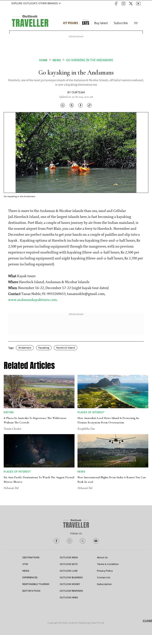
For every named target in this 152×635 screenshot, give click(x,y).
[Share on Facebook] (80, 105)
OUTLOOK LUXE (68, 570)
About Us (102, 557)
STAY (25, 564)
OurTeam (78, 92)
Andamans (24, 347)
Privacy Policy (105, 570)
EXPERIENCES (30, 577)
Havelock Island (65, 347)
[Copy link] (89, 105)
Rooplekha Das (86, 429)
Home (43, 60)
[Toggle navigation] (136, 23)
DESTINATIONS (30, 557)
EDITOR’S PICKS (31, 590)
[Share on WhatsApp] (62, 105)
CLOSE (147, 621)
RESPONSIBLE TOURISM (35, 584)
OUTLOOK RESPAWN (71, 590)
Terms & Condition (108, 564)
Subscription (104, 584)
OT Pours (70, 23)
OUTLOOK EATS (69, 564)
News (57, 60)
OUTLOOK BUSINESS (71, 577)
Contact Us (103, 577)
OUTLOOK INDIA (69, 557)
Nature (9, 412)
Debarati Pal (11, 488)
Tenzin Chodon (12, 429)
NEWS (25, 570)
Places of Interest (91, 412)
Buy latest (101, 23)
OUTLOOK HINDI (69, 597)
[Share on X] (71, 105)
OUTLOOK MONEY (70, 584)
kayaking (43, 347)
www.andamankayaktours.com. (33, 300)
